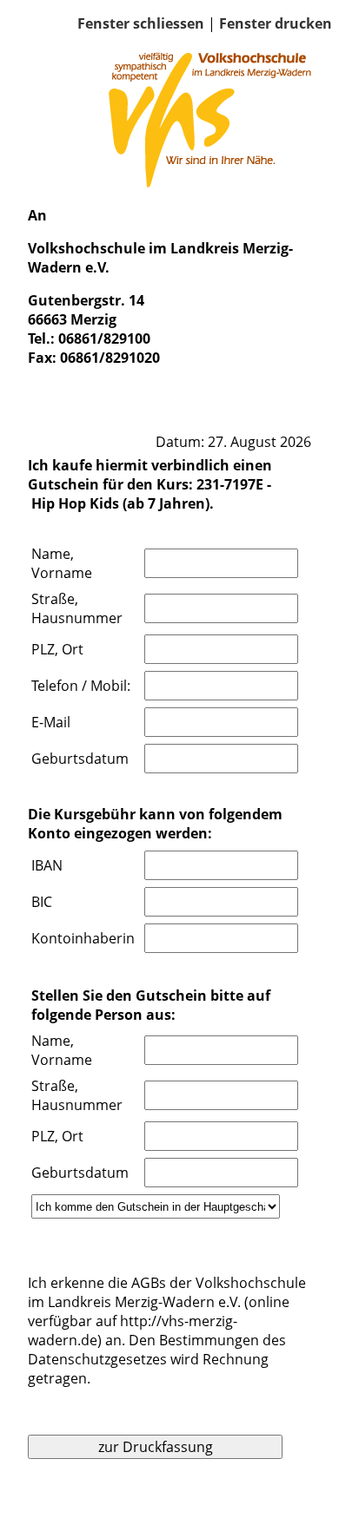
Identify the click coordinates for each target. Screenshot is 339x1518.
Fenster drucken (275, 23)
